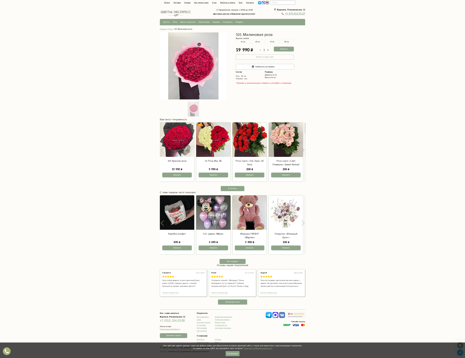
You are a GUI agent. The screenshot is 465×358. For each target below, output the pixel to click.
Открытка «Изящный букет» (286, 235)
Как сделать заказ (201, 2)
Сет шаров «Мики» (213, 234)
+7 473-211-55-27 (295, 14)
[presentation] (162, 150)
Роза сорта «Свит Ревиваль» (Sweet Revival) (286, 162)
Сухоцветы (227, 22)
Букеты (166, 22)
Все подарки (232, 261)
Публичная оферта (222, 320)
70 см (272, 42)
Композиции (203, 22)
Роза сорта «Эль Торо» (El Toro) (250, 162)
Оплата (167, 2)
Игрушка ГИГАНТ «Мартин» (249, 235)
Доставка (177, 2)
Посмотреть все (232, 302)
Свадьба (216, 22)
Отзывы (187, 2)
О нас (214, 2)
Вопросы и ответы (227, 2)
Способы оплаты (203, 322)
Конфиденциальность (223, 317)
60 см (257, 42)
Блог (241, 2)
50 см (243, 42)
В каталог (232, 188)
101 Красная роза (177, 161)
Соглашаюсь (232, 354)
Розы (175, 22)
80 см (286, 42)
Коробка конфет (177, 234)
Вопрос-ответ (220, 322)
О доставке (201, 325)
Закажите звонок (173, 335)
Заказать (284, 49)
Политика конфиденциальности (258, 348)
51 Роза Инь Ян (213, 161)
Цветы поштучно (187, 22)
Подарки (239, 22)
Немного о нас (203, 342)
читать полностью (170, 292)
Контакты (250, 2)
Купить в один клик (265, 57)
